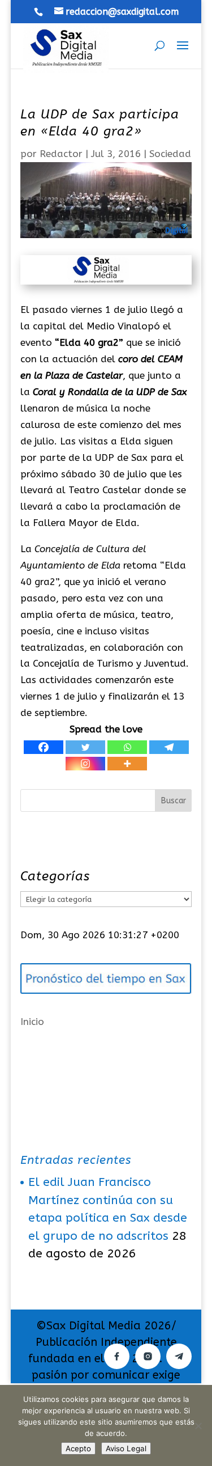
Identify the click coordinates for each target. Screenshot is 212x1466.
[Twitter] (85, 747)
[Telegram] (169, 747)
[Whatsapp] (127, 747)
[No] (198, 1425)
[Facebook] (43, 747)
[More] (127, 763)
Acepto (78, 1448)
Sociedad (170, 153)
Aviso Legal (126, 1448)
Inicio (32, 1021)
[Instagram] (85, 763)
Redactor (61, 153)
